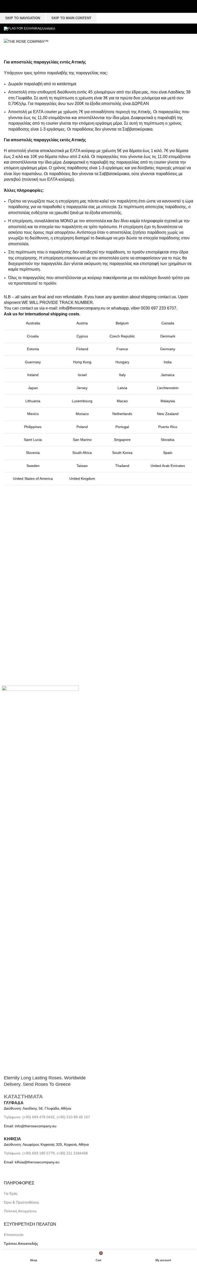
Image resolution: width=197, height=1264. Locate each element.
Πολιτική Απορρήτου (20, 1211)
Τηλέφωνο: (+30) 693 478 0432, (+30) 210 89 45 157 (47, 1117)
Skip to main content (71, 18)
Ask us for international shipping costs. (42, 314)
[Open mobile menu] (101, 41)
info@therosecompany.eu (82, 308)
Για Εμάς (11, 1193)
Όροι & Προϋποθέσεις (21, 1202)
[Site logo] (26, 41)
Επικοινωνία (13, 1235)
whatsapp (120, 308)
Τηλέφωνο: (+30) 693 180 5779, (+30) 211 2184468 (46, 1153)
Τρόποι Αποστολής (21, 1243)
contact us (166, 297)
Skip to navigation (22, 18)
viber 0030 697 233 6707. (153, 308)
